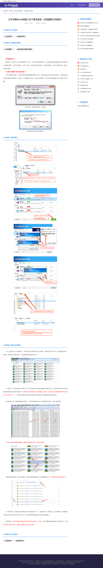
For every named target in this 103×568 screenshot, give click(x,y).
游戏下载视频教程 (83, 26)
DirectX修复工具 (83, 66)
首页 (72, 5)
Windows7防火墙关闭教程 (86, 39)
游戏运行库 (82, 69)
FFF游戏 (5, 1)
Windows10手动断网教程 (85, 42)
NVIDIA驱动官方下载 (84, 88)
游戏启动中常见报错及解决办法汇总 (88, 23)
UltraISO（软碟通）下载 (85, 79)
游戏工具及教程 (94, 5)
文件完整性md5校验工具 (85, 75)
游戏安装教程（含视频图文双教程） (88, 29)
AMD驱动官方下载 (84, 92)
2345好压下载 (82, 82)
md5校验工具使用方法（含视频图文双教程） (89, 32)
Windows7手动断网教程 (85, 45)
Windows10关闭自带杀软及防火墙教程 (89, 35)
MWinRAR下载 (83, 85)
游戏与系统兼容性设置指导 (86, 48)
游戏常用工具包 (83, 62)
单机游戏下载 (81, 5)
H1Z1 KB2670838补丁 (85, 72)
